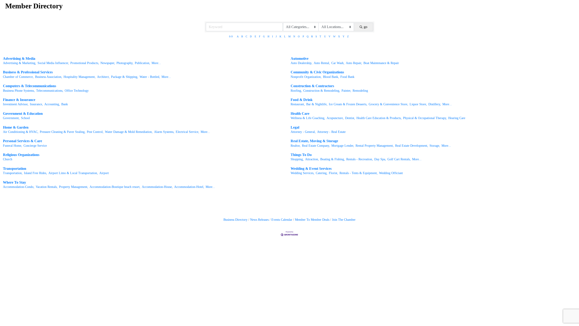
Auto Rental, (322, 63)
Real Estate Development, (411, 145)
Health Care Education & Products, (379, 118)
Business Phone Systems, (19, 90)
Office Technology (77, 90)
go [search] (365, 27)
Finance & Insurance (19, 100)
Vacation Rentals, (47, 187)
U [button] (325, 36)
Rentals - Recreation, (359, 159)
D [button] (251, 36)
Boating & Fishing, (332, 159)
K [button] (280, 36)
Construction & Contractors (312, 86)
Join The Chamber (344, 219)
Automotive (299, 58)
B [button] (242, 36)
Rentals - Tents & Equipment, (358, 173)
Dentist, (350, 118)
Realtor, (296, 145)
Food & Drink (302, 100)
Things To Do (301, 155)
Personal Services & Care (22, 141)
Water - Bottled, (150, 77)
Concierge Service (35, 145)
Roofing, (296, 90)
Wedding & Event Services (311, 168)
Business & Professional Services (28, 72)
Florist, (333, 173)
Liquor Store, (418, 104)
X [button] (339, 36)
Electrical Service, (187, 132)
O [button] (299, 36)
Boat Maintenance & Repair (381, 63)
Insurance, (36, 104)
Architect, (103, 77)
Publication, (142, 63)
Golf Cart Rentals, (399, 159)
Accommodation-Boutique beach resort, (115, 187)
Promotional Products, (84, 63)
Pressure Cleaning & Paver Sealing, (62, 132)
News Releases (259, 219)
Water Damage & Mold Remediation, (129, 132)
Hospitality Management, (80, 77)
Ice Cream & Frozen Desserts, (348, 104)
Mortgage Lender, (342, 145)
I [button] (272, 36)
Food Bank (347, 77)
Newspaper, (107, 63)
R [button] (312, 36)
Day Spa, (380, 159)
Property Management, (73, 187)
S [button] (316, 36)
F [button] (259, 36)
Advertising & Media (19, 58)
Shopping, (297, 159)
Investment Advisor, (15, 104)
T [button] (320, 36)
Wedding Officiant (391, 173)
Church (7, 159)
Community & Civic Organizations (317, 72)
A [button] (238, 36)
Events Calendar (281, 219)
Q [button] (307, 36)
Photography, (124, 63)
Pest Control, (95, 132)
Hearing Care (456, 118)
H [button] (268, 36)
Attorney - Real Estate (331, 132)
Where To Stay (14, 182)
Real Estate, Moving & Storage (314, 141)
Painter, (346, 90)
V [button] (329, 36)
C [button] (246, 36)
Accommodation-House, (157, 187)
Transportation (14, 168)
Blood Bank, (331, 77)
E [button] (255, 36)
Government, (11, 118)
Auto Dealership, (301, 63)
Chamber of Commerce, (18, 77)
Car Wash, (337, 63)
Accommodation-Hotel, (189, 187)
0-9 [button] (231, 36)
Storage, (435, 145)
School (25, 118)
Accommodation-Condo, (18, 187)
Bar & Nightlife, (316, 104)
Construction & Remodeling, (321, 90)
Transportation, (13, 173)
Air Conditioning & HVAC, (20, 132)
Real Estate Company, (316, 145)
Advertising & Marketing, (19, 63)
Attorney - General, (303, 132)
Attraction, (312, 159)
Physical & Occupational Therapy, (425, 118)
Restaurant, (298, 104)
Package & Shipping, (124, 77)
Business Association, (48, 77)
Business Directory (235, 219)
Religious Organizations (21, 155)
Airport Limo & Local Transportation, (73, 173)
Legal (295, 127)
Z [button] (348, 36)
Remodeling (360, 90)
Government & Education (23, 113)
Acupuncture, (335, 118)
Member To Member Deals (312, 219)
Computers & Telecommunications (29, 86)
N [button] (294, 36)
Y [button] (343, 36)
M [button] (289, 36)
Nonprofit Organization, (306, 77)
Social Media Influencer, (53, 63)
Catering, (321, 173)
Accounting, (52, 104)
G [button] (264, 36)
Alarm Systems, (164, 132)
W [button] (334, 36)
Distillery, (434, 104)
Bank (64, 104)
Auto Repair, (354, 63)
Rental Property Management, (375, 145)
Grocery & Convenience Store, (388, 104)
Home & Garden (15, 127)
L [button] (285, 36)
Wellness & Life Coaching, (308, 118)
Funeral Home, (12, 145)
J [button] (276, 36)
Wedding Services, (302, 173)
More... (156, 63)
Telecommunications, (49, 90)
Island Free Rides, (35, 173)
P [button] (303, 36)
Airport (104, 173)
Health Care (300, 113)
